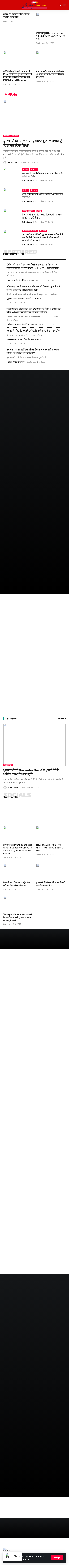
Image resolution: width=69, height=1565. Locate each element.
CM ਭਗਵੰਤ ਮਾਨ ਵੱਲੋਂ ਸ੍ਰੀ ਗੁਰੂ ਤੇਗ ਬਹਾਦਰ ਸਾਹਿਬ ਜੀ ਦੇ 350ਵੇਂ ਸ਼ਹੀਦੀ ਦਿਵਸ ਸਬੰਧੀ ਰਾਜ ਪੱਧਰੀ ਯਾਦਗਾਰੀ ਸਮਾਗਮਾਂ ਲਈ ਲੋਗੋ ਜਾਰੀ (42, 237)
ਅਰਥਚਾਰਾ (13, 299)
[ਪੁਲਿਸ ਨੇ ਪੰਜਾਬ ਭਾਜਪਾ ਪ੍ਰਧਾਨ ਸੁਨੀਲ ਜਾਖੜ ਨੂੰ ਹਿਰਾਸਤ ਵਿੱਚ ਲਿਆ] (34, 118)
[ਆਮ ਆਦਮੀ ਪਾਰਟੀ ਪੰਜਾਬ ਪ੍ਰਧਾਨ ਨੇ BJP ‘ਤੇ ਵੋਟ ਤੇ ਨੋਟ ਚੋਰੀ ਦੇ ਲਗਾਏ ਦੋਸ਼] (11, 175)
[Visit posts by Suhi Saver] (4, 162)
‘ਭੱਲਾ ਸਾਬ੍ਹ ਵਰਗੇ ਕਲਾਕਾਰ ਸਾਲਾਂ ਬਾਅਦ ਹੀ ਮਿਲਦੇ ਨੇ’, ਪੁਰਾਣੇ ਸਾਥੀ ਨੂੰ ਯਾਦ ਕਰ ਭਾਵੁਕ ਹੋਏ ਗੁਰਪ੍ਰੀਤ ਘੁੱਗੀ (17, 917)
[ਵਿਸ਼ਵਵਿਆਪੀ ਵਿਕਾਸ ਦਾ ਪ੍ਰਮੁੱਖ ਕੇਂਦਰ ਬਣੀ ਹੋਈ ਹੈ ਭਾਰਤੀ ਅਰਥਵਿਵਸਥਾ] (18, 872)
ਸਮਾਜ (20, 339)
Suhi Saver (12, 162)
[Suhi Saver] (34, 5)
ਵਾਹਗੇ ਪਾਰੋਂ (13, 280)
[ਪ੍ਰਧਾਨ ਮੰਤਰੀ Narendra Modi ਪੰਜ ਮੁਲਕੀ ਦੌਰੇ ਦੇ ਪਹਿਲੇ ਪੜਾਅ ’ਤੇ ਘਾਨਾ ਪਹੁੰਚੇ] (51, 21)
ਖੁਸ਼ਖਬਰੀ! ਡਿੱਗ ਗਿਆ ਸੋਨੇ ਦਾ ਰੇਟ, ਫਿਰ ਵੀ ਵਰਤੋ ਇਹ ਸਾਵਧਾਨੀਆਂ (34, 330)
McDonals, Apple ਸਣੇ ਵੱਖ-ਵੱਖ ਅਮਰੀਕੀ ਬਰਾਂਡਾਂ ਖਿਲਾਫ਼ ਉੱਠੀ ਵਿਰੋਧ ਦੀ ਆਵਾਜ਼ (50, 74)
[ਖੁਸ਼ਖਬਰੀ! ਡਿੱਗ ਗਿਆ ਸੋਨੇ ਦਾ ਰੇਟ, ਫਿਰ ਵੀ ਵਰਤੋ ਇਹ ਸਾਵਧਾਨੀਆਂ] (51, 872)
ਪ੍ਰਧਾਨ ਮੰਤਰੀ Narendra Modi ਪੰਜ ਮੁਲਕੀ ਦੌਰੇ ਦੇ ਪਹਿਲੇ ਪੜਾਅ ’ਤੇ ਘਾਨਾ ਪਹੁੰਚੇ (51, 36)
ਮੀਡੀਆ (7, 136)
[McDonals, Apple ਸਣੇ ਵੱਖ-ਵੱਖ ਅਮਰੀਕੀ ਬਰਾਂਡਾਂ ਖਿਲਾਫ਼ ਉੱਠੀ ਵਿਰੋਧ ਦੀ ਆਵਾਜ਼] (51, 60)
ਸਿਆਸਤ (15, 136)
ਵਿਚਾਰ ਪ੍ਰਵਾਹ (28, 211)
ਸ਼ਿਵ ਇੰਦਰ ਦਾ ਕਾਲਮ (30, 231)
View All (62, 718)
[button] (57, 1557)
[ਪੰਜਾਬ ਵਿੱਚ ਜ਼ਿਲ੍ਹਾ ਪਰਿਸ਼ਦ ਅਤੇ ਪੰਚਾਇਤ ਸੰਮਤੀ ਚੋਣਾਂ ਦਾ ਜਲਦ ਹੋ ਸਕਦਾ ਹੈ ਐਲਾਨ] (11, 217)
